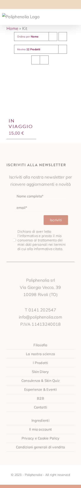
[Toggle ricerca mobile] (69, 16)
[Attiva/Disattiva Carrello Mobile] (61, 16)
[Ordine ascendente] (63, 36)
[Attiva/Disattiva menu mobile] (77, 16)
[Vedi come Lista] (44, 60)
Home (12, 28)
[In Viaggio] (21, 96)
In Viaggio (21, 123)
